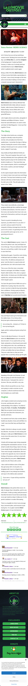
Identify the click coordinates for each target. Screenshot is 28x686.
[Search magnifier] (25, 16)
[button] (26, 659)
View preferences (14, 680)
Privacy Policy (14, 684)
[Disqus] (14, 563)
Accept (14, 673)
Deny (14, 677)
